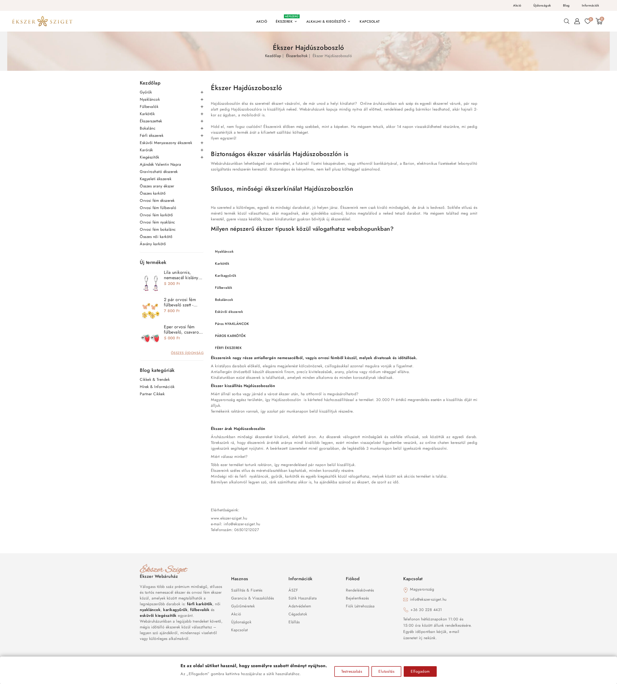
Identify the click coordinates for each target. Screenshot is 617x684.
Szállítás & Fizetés (246, 590)
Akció (517, 5)
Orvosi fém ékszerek (157, 200)
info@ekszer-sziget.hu (428, 599)
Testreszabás (351, 671)
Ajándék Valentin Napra (160, 164)
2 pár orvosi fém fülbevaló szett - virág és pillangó (180, 304)
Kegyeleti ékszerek (155, 179)
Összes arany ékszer (157, 186)
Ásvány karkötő (153, 244)
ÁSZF (293, 590)
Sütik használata (302, 598)
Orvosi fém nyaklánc (157, 222)
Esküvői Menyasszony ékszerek (166, 142)
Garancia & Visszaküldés (252, 598)
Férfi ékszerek (151, 135)
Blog (566, 5)
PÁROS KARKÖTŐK (230, 335)
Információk (590, 5)
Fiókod (353, 579)
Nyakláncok (150, 99)
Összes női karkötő (156, 236)
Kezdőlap (150, 82)
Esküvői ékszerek (229, 311)
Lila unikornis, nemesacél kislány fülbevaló (181, 277)
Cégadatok (297, 614)
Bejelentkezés (357, 598)
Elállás (294, 622)
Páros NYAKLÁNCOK (232, 323)
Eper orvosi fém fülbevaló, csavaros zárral (182, 332)
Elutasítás (386, 671)
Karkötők (147, 114)
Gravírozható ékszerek (159, 171)
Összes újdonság (187, 352)
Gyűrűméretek (243, 606)
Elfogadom (420, 671)
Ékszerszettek (151, 121)
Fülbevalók (149, 106)
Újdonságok (542, 5)
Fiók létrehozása (360, 606)
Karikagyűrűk (225, 275)
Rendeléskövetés (360, 590)
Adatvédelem (299, 606)
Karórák (146, 150)
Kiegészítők (149, 157)
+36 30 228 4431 (426, 609)
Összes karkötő (153, 193)
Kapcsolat (239, 630)
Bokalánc (147, 128)
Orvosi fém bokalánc (158, 229)
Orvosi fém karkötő (156, 215)
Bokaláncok (224, 299)
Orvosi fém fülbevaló (158, 207)
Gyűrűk (146, 92)
